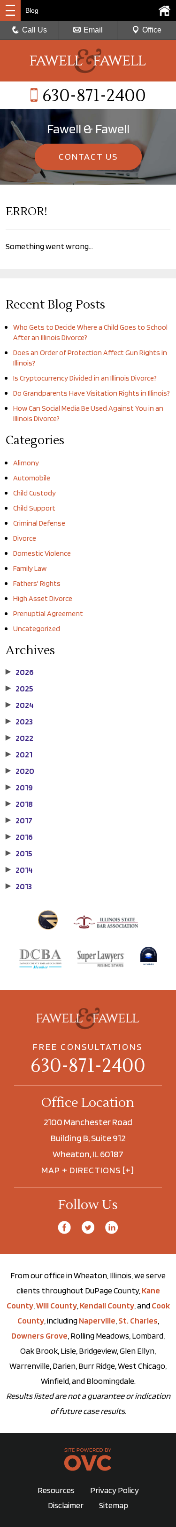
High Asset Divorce (42, 598)
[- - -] (10, 10)
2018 (19, 804)
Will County (56, 1305)
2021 (19, 754)
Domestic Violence (42, 553)
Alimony (26, 462)
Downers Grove (39, 1335)
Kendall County (107, 1305)
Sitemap (113, 1505)
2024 (20, 705)
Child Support (34, 508)
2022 (19, 738)
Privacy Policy (114, 1490)
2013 (19, 886)
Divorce (24, 538)
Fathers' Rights (37, 583)
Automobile (31, 477)
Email (93, 30)
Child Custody (34, 492)
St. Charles (138, 1320)
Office (151, 30)
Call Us (34, 30)
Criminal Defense (39, 523)
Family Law (29, 568)
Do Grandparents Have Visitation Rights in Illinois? (91, 393)
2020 (20, 771)
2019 (19, 787)
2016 (19, 837)
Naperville (97, 1320)
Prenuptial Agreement (48, 613)
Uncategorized (36, 628)
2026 (20, 672)
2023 (19, 721)
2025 (19, 688)
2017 (19, 820)
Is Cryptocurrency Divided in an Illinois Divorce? (85, 378)
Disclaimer (66, 1505)
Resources (56, 1490)
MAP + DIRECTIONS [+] (87, 1170)
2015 (19, 853)
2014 (19, 870)
